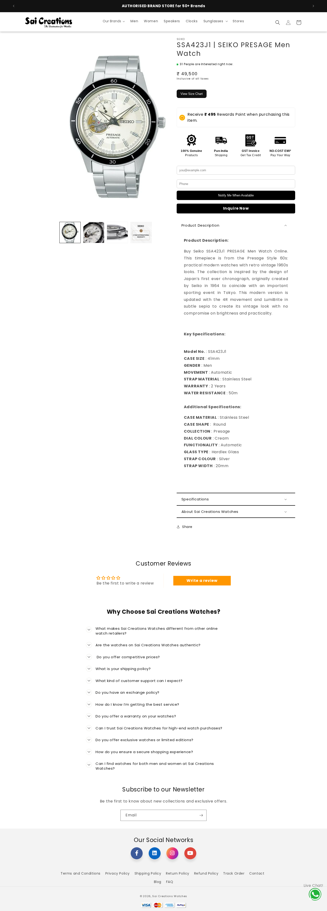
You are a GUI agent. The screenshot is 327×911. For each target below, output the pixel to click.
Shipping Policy (148, 873)
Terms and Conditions (81, 873)
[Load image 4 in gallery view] (141, 232)
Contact (256, 873)
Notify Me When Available (236, 195)
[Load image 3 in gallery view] (117, 232)
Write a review (201, 580)
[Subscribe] (201, 815)
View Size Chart (191, 94)
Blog (157, 881)
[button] (215, 21)
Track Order (234, 873)
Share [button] (187, 526)
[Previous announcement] (13, 6)
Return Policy (177, 873)
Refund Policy (206, 873)
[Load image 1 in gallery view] (70, 232)
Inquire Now (236, 208)
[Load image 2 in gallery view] (93, 232)
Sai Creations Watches (169, 896)
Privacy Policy (117, 873)
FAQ (169, 881)
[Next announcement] (313, 6)
